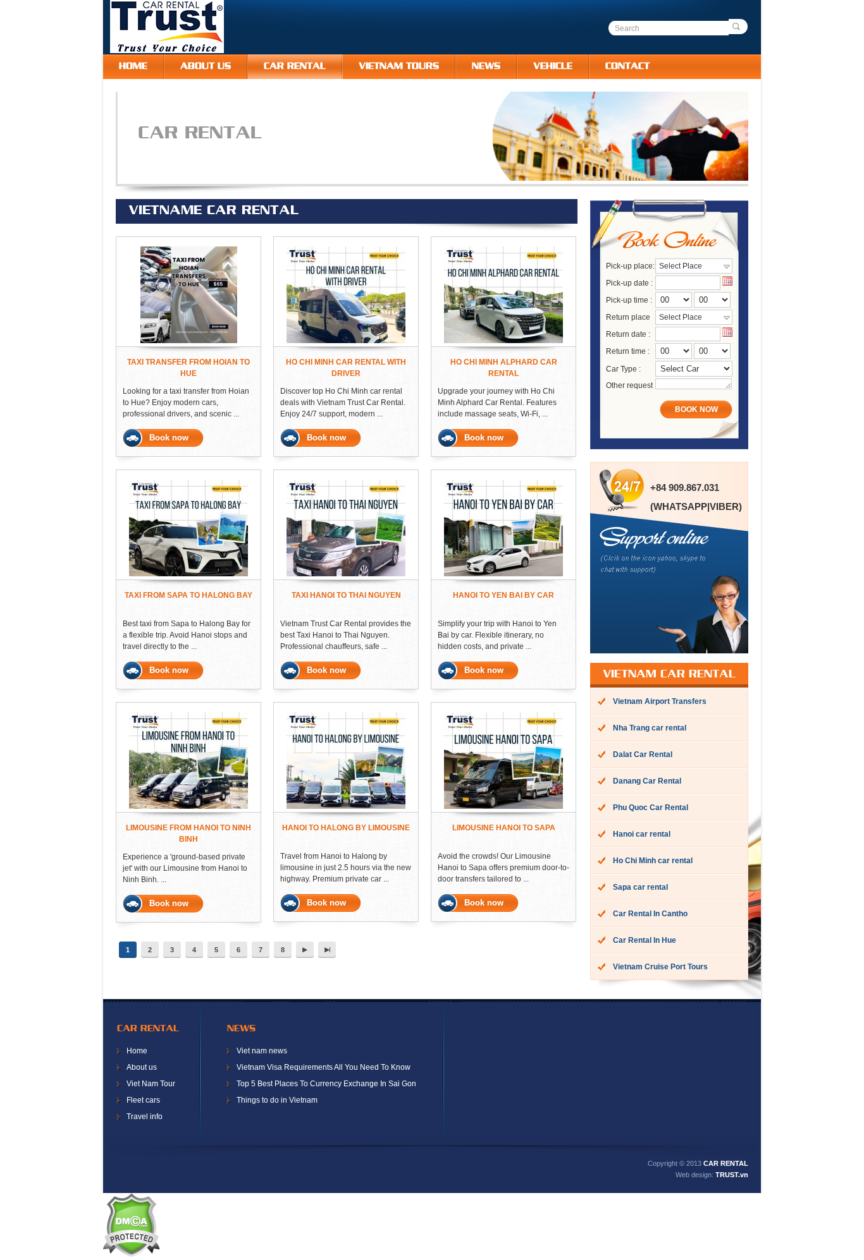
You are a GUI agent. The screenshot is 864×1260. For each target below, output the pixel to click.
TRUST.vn (731, 1174)
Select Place (680, 266)
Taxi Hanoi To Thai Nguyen (346, 595)
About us (142, 1067)
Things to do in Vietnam (277, 1100)
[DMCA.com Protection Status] (131, 1254)
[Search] (738, 26)
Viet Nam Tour (151, 1083)
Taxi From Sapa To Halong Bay (188, 595)
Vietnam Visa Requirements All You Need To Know (323, 1067)
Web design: (694, 1174)
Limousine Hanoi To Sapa (503, 827)
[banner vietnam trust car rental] (445, 178)
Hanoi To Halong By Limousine (346, 827)
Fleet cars (143, 1100)
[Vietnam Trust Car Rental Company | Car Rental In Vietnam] (167, 50)
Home (137, 1050)
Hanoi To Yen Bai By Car (503, 595)
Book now (168, 437)
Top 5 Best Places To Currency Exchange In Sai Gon (326, 1083)
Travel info (145, 1116)
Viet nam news (262, 1050)
